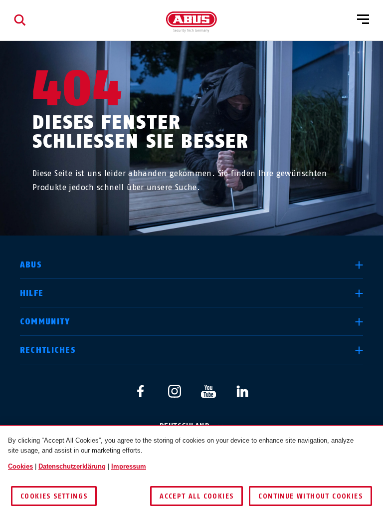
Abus (31, 264)
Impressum (128, 466)
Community (45, 321)
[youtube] (208, 391)
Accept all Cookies (196, 496)
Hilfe (31, 293)
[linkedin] (242, 391)
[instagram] (175, 391)
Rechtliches (48, 350)
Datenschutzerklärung (72, 466)
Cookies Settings (53, 496)
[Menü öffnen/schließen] (363, 20)
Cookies (20, 466)
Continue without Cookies (310, 496)
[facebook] (141, 391)
